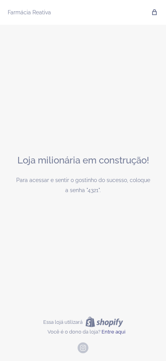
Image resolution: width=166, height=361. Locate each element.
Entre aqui (113, 332)
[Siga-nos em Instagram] (83, 347)
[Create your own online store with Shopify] (104, 321)
